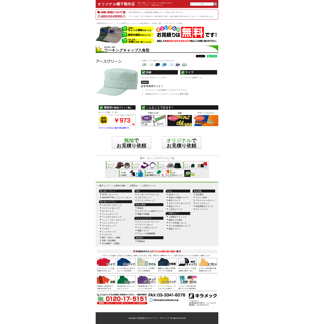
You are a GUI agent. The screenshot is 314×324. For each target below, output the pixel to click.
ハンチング (107, 235)
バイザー (106, 229)
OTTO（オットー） (110, 194)
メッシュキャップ (110, 214)
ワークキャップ (109, 226)
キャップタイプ (111, 165)
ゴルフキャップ (144, 197)
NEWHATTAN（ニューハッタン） (117, 197)
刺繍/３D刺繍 (143, 214)
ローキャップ (108, 211)
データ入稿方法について (179, 226)
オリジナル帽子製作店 (116, 4)
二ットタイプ (187, 165)
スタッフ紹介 (201, 197)
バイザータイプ (136, 165)
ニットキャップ (109, 232)
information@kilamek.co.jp (166, 300)
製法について (174, 206)
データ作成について (177, 223)
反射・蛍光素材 (109, 240)
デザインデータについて (179, 203)
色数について (143, 231)
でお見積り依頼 (181, 143)
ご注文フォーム (149, 186)
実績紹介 (141, 241)
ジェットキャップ (110, 223)
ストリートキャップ (111, 208)
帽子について (174, 200)
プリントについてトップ (148, 222)
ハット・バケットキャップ (113, 220)
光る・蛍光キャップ (177, 174)
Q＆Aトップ (174, 194)
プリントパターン (145, 225)
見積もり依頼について (178, 197)
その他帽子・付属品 (111, 243)
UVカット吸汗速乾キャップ (153, 174)
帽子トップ (104, 186)
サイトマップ (201, 209)
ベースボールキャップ (112, 217)
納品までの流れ (175, 220)
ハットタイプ (161, 165)
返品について (174, 229)
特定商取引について (204, 206)
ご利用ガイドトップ (177, 217)
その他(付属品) (124, 174)
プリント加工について (147, 228)
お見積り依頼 (119, 186)
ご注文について (175, 209)
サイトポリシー (202, 203)
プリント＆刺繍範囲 (146, 233)
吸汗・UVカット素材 (111, 238)
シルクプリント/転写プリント (150, 211)
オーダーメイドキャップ (148, 194)
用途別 (140, 208)
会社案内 (199, 194)
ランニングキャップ (146, 200)
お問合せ (133, 186)
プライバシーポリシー (205, 200)
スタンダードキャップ (112, 205)
